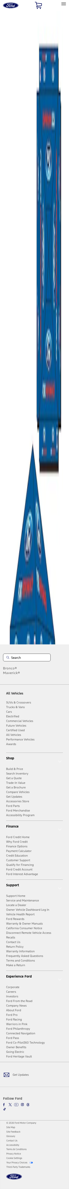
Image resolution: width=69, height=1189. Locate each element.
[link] (10, 1127)
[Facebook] (4, 1104)
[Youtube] (16, 1104)
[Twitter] (10, 1104)
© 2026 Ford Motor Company (21, 1123)
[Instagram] (22, 1104)
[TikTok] (4, 1109)
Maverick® (11, 673)
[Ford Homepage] (14, 1179)
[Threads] (28, 1104)
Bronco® (10, 668)
